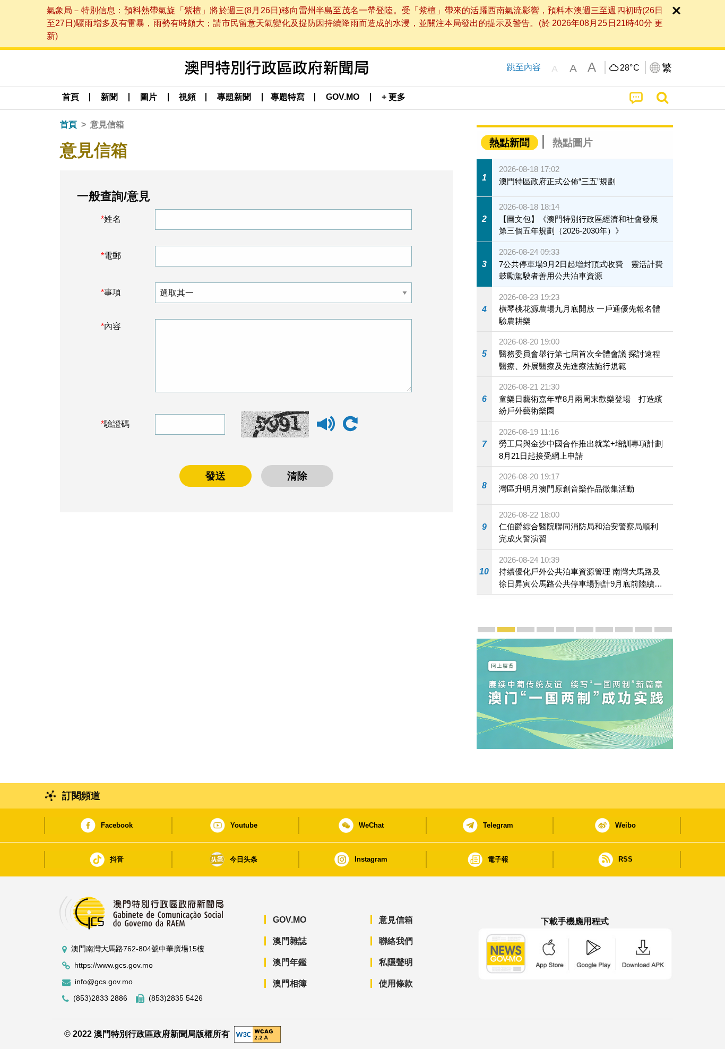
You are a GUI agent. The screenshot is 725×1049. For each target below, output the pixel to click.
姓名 (112, 218)
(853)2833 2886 (100, 998)
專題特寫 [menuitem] (288, 96)
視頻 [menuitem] (187, 96)
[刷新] (350, 424)
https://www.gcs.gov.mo (113, 965)
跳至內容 (524, 67)
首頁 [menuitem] (70, 96)
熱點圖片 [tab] (573, 142)
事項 (112, 292)
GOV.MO (289, 919)
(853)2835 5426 (176, 998)
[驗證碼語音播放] (326, 428)
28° (630, 68)
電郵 (112, 255)
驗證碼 (117, 423)
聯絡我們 (396, 940)
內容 (112, 326)
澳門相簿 (290, 983)
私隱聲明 (396, 962)
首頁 (68, 124)
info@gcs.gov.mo (104, 982)
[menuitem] (109, 97)
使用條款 (396, 983)
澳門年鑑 (290, 962)
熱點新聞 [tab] (509, 142)
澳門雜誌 (290, 940)
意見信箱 (396, 919)
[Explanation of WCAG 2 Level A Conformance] (257, 1033)
